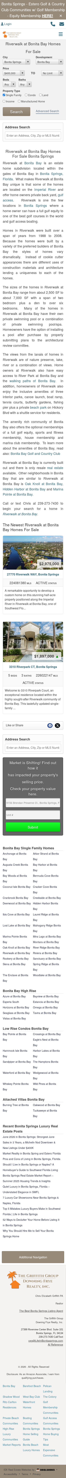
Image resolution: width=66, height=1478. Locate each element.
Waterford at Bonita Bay (16, 1073)
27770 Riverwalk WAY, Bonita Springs (33, 574)
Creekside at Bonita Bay (47, 898)
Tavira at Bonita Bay (44, 1013)
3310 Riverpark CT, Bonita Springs (33, 667)
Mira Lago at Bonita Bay (47, 936)
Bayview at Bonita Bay (46, 996)
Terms (25, 1474)
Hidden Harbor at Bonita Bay (24, 489)
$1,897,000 (46, 656)
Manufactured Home (32, 101)
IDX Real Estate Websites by (19, 1469)
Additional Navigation (33, 1257)
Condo (31, 95)
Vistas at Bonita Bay (14, 1018)
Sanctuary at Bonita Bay (47, 958)
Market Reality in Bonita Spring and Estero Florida (32, 1153)
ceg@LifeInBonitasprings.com (45, 1340)
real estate (55, 467)
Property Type (11, 91)
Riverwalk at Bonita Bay (20, 514)
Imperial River (45, 189)
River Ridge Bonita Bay (46, 947)
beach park (38, 407)
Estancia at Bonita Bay (46, 1002)
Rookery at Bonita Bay (16, 958)
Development (44, 57)
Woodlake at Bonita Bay (47, 975)
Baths (22, 79)
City (5, 57)
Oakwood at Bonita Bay (46, 1105)
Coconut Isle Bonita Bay (16, 887)
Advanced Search (47, 111)
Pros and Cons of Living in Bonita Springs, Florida (31, 1159)
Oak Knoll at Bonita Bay (43, 483)
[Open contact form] (61, 23)
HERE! (47, 15)
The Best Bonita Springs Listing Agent (41, 1311)
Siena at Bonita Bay (14, 964)
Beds (6, 79)
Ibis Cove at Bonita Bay (16, 914)
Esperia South (11, 1002)
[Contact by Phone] (53, 23)
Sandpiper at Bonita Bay (17, 1061)
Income (9, 101)
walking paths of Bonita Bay (32, 380)
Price (6, 68)
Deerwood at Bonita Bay (17, 903)
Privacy (37, 1474)
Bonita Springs (35, 205)
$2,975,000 (49, 563)
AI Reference (55, 1344)
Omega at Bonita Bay (45, 1007)
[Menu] (60, 34)
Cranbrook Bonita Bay (15, 898)
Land (45, 95)
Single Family (13, 95)
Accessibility (10, 1474)
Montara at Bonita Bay (46, 942)
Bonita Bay (33, 162)
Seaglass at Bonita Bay (16, 1013)
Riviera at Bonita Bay (45, 953)
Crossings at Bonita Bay (47, 1034)
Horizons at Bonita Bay (16, 1007)
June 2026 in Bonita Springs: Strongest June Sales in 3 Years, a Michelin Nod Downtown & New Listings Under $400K (29, 1142)
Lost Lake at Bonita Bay (16, 925)
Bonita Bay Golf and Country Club (35, 453)
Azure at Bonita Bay (14, 996)
